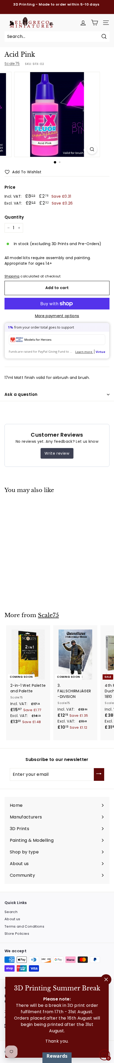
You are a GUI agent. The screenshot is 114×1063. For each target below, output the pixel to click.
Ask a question (21, 394)
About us (12, 919)
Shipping (12, 276)
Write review (57, 453)
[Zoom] (92, 149)
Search (11, 911)
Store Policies (17, 933)
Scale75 (12, 63)
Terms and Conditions (24, 926)
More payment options (57, 315)
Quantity (14, 217)
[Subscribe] (99, 774)
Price (10, 187)
